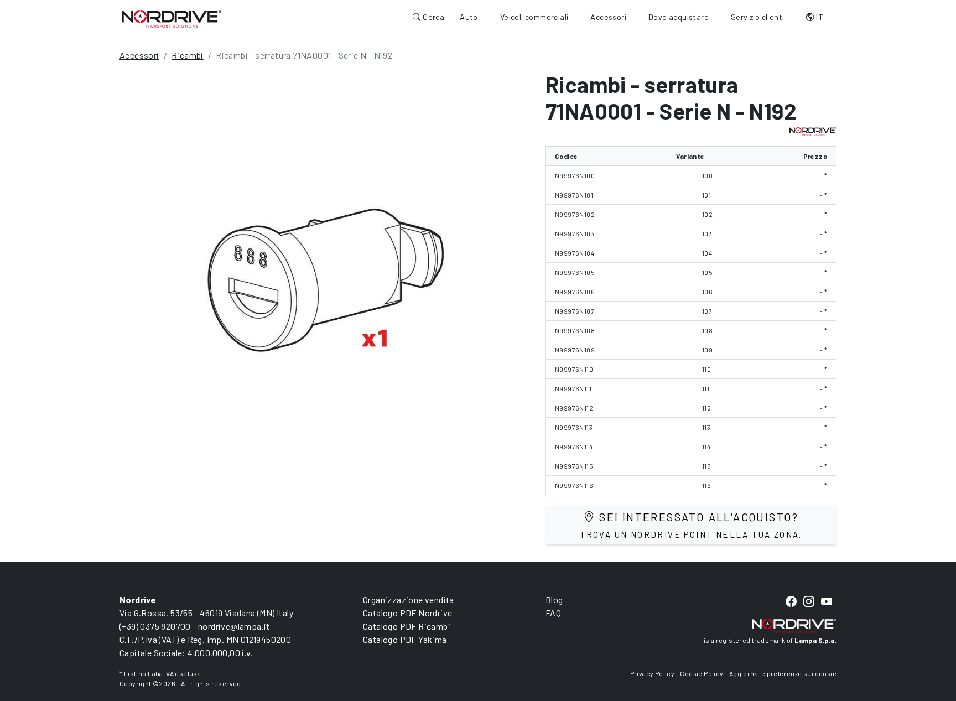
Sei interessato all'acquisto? (691, 524)
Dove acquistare (678, 17)
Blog (554, 599)
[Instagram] (808, 602)
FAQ (553, 612)
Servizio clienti (757, 17)
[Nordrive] (171, 18)
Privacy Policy (652, 673)
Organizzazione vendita (408, 599)
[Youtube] (826, 602)
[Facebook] (791, 602)
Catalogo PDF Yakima (405, 639)
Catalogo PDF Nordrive (407, 612)
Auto (469, 17)
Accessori (608, 17)
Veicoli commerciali (534, 17)
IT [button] (818, 17)
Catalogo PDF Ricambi (406, 626)
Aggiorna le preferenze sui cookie (782, 673)
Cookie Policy (701, 673)
